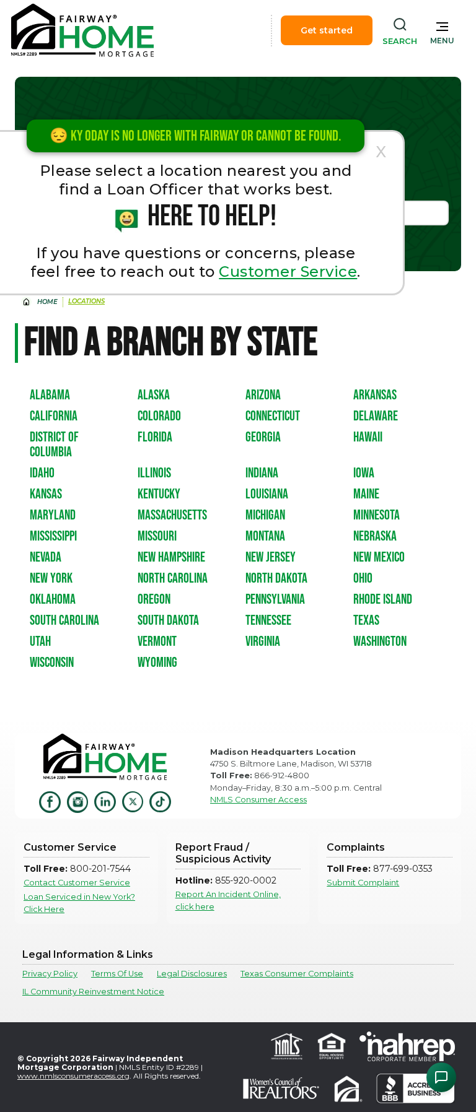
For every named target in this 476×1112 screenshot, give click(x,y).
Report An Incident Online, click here (228, 900)
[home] (82, 30)
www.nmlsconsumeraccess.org (73, 1075)
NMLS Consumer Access (258, 799)
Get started (327, 30)
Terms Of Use (117, 973)
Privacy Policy (49, 973)
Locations (86, 301)
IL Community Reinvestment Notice (93, 991)
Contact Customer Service (77, 882)
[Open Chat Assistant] (441, 1077)
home (47, 302)
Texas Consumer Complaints (296, 973)
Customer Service (288, 271)
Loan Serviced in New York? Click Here (79, 902)
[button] (442, 30)
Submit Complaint (363, 882)
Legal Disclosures (192, 973)
